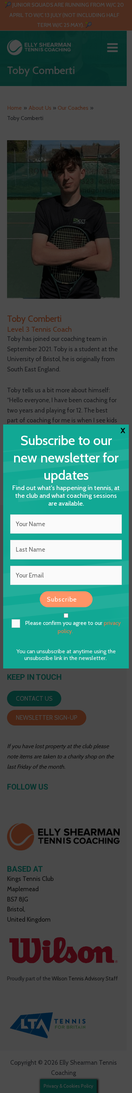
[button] (66, 599)
